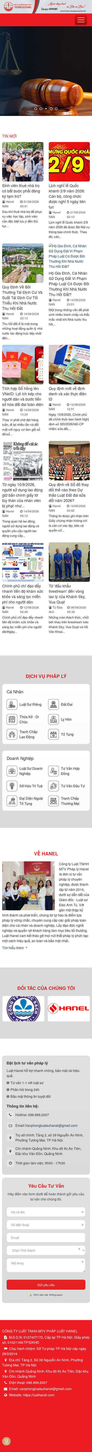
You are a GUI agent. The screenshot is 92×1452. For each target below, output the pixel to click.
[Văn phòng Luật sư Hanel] (46, 6)
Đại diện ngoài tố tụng (31, 801)
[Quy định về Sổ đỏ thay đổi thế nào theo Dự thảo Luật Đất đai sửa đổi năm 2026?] (69, 460)
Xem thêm (19, 95)
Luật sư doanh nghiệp (31, 771)
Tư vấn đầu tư (73, 785)
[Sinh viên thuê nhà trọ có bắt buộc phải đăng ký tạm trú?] (22, 161)
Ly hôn (66, 719)
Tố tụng (67, 734)
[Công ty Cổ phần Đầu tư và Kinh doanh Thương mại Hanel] (23, 1009)
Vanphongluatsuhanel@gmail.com (51, 1125)
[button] (35, 108)
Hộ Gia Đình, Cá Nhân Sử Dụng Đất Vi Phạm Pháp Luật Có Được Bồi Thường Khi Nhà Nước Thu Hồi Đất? (69, 283)
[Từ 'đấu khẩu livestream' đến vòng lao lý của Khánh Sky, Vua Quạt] (69, 562)
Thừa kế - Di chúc (29, 719)
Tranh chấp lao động (28, 734)
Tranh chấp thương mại (70, 801)
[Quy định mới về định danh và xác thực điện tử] (69, 364)
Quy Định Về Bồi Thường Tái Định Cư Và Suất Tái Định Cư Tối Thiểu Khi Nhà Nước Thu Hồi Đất (22, 297)
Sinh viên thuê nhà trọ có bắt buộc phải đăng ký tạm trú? (21, 191)
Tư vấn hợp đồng (70, 771)
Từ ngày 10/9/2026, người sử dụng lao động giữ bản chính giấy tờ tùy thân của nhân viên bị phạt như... (22, 495)
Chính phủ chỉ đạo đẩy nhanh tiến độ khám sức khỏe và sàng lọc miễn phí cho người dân (22, 594)
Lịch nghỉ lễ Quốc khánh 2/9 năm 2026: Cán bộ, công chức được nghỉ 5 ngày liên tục (67, 196)
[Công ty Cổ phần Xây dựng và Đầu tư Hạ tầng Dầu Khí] (69, 1008)
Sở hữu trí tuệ (31, 785)
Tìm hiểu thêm (13, 947)
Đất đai (67, 704)
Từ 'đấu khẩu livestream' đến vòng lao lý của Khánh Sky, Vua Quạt (67, 594)
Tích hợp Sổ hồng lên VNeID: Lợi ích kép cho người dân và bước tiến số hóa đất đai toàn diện (22, 396)
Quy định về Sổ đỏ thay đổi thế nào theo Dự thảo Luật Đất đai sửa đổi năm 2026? (69, 492)
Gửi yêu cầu (46, 1284)
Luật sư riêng (30, 704)
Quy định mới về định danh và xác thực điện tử (67, 393)
